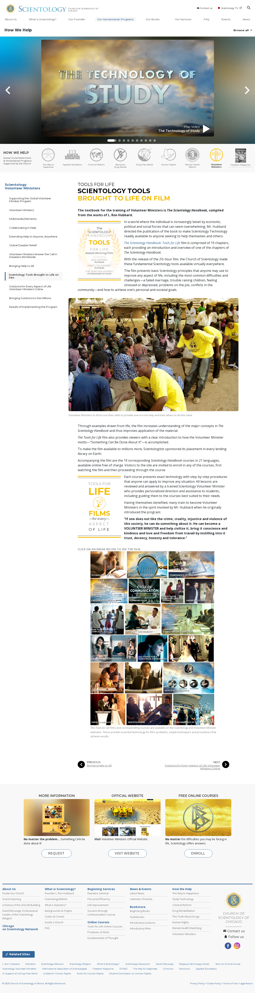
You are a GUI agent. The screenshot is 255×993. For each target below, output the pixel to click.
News (246, 19)
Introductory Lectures (142, 922)
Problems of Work (98, 932)
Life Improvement (97, 905)
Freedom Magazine (103, 968)
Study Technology (182, 899)
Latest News (137, 893)
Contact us (206, 8)
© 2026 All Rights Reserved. (34, 983)
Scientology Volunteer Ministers (22, 186)
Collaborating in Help (22, 227)
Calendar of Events (141, 899)
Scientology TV (229, 8)
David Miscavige (164, 964)
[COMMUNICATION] (144, 591)
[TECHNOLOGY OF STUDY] (108, 564)
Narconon (184, 968)
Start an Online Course (227, 964)
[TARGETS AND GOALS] (108, 709)
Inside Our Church (13, 893)
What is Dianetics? (55, 905)
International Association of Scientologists (64, 968)
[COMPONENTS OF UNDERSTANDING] (192, 564)
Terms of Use (230, 983)
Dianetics (30, 964)
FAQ (206, 19)
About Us (11, 19)
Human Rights (180, 922)
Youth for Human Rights (90, 973)
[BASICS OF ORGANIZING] (189, 677)
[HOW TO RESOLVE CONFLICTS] (107, 619)
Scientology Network (52, 964)
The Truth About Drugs (185, 916)
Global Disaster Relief (23, 245)
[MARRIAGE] (191, 648)
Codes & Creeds (54, 916)
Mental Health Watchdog (186, 928)
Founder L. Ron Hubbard (59, 893)
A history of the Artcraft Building (21, 905)
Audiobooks (137, 917)
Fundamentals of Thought (102, 938)
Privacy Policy (197, 983)
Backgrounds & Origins (58, 911)
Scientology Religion (80, 964)
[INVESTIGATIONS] (150, 709)
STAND (123, 968)
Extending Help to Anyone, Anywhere (33, 236)
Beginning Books (140, 911)
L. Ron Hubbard (11, 964)
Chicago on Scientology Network (20, 927)
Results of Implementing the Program (33, 306)
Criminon (168, 968)
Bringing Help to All (99, 765)
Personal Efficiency (98, 899)
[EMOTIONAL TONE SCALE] (109, 591)
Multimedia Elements (22, 218)
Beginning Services (101, 889)
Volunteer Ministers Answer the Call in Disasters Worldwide (33, 256)
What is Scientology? (42, 19)
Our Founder (76, 19)
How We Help (18, 30)
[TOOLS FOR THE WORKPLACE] (144, 677)
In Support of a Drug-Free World (19, 973)
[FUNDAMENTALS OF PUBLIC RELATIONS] (194, 709)
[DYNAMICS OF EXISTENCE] (147, 564)
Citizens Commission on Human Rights (130, 973)
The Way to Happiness (185, 893)
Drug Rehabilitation (183, 911)
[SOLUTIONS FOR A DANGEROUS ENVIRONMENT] (153, 648)
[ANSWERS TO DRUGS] (200, 591)
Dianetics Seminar (98, 893)
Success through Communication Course (101, 912)
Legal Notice (246, 983)
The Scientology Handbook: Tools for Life (152, 243)
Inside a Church (54, 922)
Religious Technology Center (194, 964)
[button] (111, 140)
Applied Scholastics (206, 968)
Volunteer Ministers (21, 210)
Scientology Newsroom (138, 964)
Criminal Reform (181, 905)
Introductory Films (140, 928)
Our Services (183, 19)
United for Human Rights (57, 973)
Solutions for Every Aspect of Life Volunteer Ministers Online (192, 767)
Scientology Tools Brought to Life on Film (34, 276)
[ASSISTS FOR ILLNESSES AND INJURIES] (172, 591)
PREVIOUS (94, 762)
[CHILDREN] (107, 677)
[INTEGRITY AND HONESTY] (143, 619)
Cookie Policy (214, 983)
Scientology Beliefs (56, 899)
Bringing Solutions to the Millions (30, 298)
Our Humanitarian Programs (115, 19)
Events (225, 19)
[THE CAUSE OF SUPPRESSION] (113, 648)
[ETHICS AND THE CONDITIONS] (188, 619)
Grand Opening (11, 899)
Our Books (153, 19)
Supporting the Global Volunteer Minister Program (30, 200)
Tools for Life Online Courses (105, 926)
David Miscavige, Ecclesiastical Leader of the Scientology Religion (20, 914)
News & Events (140, 889)
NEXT (216, 762)
